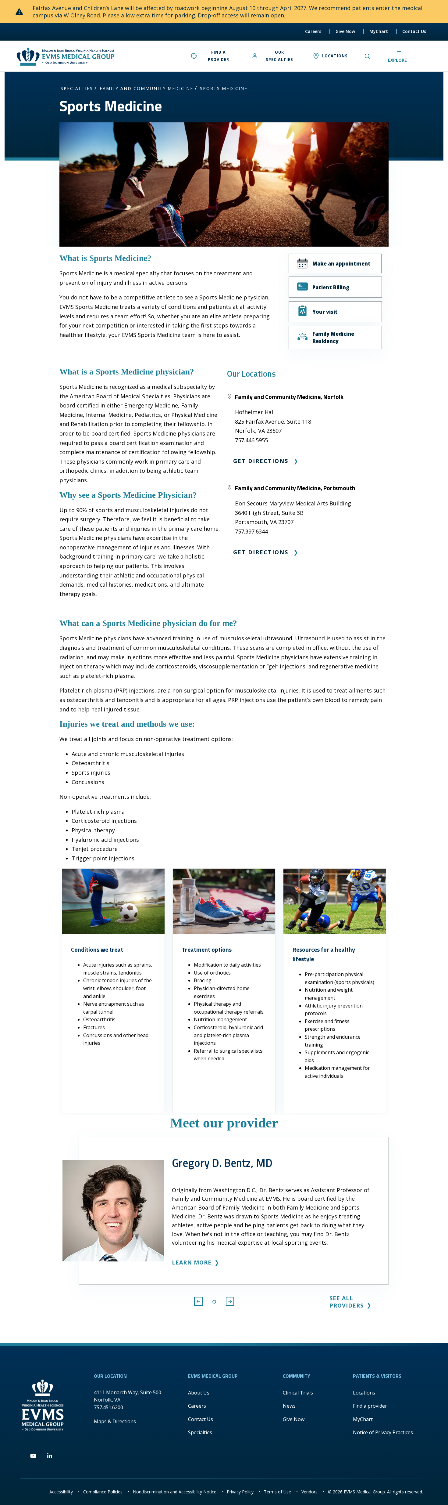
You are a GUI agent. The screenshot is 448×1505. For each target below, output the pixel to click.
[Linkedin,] (49, 1455)
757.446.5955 (251, 440)
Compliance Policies (103, 1492)
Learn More (192, 1262)
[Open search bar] (365, 56)
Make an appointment (341, 263)
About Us (198, 1392)
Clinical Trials (298, 1392)
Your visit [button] (325, 311)
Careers (313, 31)
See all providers (346, 1301)
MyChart (378, 31)
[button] (402, 56)
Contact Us (414, 31)
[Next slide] (230, 1301)
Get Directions (260, 461)
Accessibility (61, 1492)
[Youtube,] (33, 1455)
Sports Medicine (223, 88)
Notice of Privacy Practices (383, 1432)
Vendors (309, 1492)
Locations (364, 1392)
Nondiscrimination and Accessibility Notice (174, 1492)
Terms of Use (277, 1492)
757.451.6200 (108, 1407)
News (289, 1405)
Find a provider (370, 1405)
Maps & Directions (115, 1421)
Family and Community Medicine (146, 88)
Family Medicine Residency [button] (333, 337)
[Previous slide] (198, 1301)
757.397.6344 (251, 531)
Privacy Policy (240, 1492)
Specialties (77, 88)
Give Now (345, 31)
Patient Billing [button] (331, 287)
